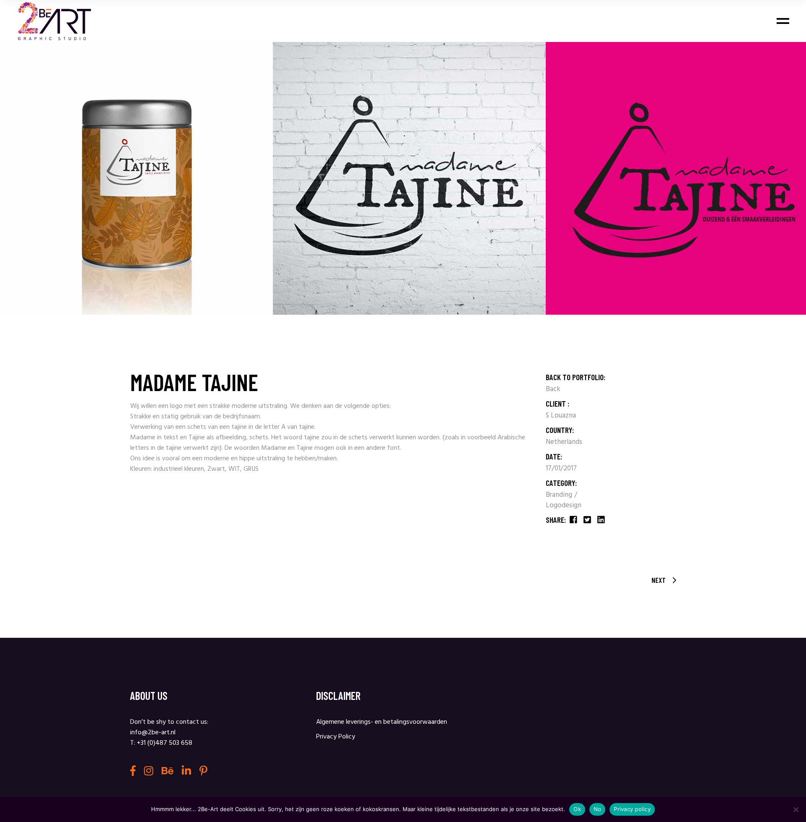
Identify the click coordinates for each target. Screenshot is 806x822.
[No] (795, 809)
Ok (577, 809)
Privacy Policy (335, 736)
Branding (560, 495)
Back (553, 389)
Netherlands (564, 442)
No (598, 809)
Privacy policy (632, 809)
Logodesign (563, 505)
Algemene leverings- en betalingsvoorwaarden (381, 722)
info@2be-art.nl (152, 732)
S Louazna (561, 415)
